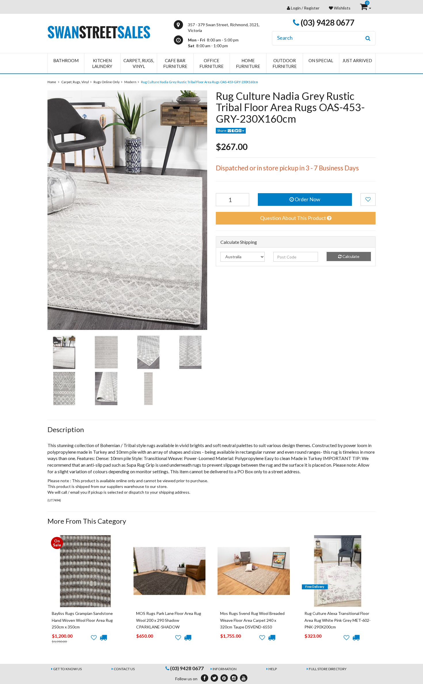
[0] (364, 7)
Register (311, 7)
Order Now (307, 199)
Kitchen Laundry (102, 63)
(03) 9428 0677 (327, 22)
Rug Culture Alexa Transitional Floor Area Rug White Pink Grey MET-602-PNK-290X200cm (337, 620)
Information (225, 669)
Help (272, 669)
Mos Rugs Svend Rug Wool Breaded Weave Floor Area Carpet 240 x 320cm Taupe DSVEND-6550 (252, 620)
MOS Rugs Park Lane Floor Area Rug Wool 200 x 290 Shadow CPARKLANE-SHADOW (168, 620)
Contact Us (124, 669)
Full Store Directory (327, 669)
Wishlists (341, 7)
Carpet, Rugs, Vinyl (138, 63)
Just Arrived (357, 60)
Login (296, 7)
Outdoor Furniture (285, 63)
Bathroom (66, 60)
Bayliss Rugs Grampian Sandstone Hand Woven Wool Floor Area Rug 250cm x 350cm (82, 620)
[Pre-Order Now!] (103, 637)
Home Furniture (248, 63)
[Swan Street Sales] (98, 31)
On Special (320, 60)
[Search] (368, 38)
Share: (222, 130)
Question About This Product (293, 218)
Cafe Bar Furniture (175, 63)
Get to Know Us (67, 669)
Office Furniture (211, 63)
